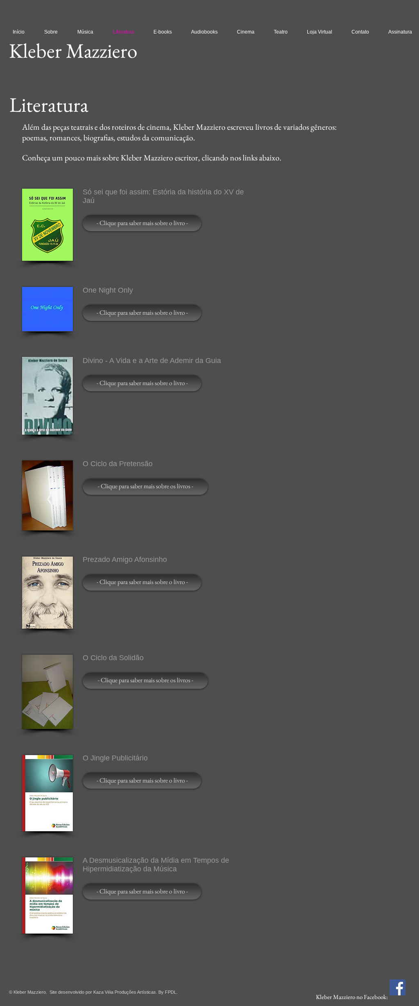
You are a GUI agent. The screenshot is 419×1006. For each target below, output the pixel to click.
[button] (142, 223)
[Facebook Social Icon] (397, 987)
